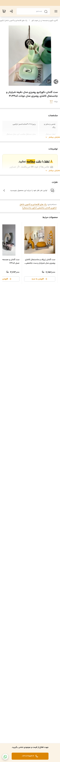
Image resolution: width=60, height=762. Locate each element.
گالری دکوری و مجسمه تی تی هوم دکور (44, 20)
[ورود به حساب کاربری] (11, 11)
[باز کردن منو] (55, 11)
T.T (51, 101)
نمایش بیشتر (54, 137)
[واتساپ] (5, 757)
